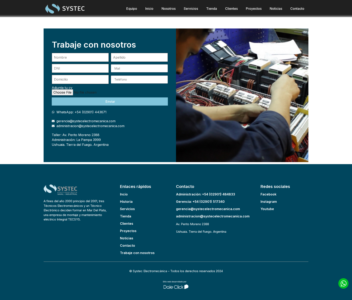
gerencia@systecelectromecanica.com (208, 209)
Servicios (191, 9)
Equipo (131, 9)
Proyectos (254, 9)
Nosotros (169, 9)
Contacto (297, 9)
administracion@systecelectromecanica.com (213, 216)
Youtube (267, 209)
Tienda (211, 9)
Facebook (268, 194)
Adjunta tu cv (62, 87)
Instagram (269, 202)
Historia (126, 202)
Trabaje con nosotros (137, 253)
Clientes (231, 9)
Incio (124, 194)
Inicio (149, 9)
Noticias (276, 9)
